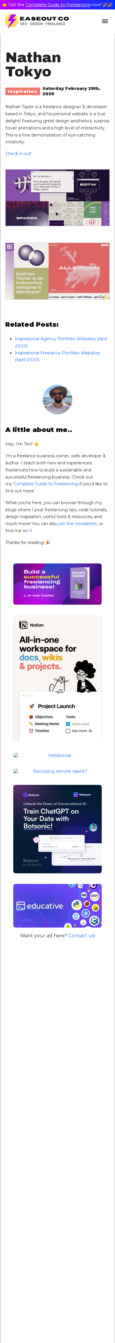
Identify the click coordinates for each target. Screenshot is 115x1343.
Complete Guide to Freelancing (58, 4)
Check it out (17, 153)
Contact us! (81, 935)
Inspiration (22, 91)
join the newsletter (77, 523)
